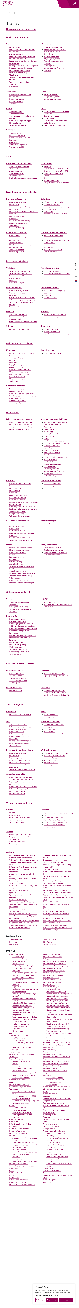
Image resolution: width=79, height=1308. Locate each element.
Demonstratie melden (17, 619)
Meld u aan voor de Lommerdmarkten (23, 913)
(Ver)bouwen (46, 44)
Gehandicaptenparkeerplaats (54, 820)
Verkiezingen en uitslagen (52, 1126)
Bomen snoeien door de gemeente (56, 111)
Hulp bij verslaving (16, 734)
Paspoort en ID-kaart (16, 673)
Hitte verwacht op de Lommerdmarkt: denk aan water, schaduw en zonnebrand (23, 869)
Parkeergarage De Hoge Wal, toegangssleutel (54, 826)
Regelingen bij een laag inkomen (20, 750)
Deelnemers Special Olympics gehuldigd (24, 920)
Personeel (47, 488)
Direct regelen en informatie (21, 29)
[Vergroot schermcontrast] (76, 270)
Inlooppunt (11, 711)
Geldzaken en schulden (16, 774)
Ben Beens (13, 942)
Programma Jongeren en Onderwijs (56, 1061)
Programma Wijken (50, 1068)
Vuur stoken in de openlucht (19, 138)
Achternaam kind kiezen (18, 314)
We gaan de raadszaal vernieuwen (21, 923)
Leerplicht (47, 295)
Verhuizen (10, 268)
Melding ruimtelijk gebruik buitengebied (23, 66)
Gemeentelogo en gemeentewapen (22, 1166)
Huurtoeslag (13, 218)
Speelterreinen (49, 607)
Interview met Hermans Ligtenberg (55, 966)
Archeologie (13, 1050)
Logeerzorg (13, 738)
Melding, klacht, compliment (19, 343)
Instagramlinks (48, 959)
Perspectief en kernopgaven (22, 1047)
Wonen (9, 44)
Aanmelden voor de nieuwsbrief (24, 1143)
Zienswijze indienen (16, 403)
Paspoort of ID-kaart (15, 670)
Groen (43, 108)
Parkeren (45, 810)
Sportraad (47, 1096)
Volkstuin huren (49, 123)
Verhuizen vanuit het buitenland (20, 273)
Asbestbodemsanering (17, 114)
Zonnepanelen (14, 104)
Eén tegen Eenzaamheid (18, 1133)
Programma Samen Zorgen (53, 1066)
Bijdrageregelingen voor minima (20, 758)
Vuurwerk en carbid (16, 147)
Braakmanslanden (18, 961)
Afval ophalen (14, 169)
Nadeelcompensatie (16, 398)
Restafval (47, 166)
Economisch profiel (51, 486)
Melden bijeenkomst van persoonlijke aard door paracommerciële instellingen (22, 637)
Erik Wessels (13, 944)
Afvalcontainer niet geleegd (19, 166)
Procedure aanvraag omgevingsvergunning (52, 57)
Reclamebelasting (15, 562)
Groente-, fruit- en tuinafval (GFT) (56, 171)
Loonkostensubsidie (16, 557)
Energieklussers (18, 963)
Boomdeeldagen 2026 (51, 902)
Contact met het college (21, 1098)
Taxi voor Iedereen (16, 820)
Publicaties (47, 1075)
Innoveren (12, 555)
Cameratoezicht (15, 133)
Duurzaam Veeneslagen (17, 1131)
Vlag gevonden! (49, 1129)
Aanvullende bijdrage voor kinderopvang (19, 754)
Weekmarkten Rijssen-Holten (19, 538)
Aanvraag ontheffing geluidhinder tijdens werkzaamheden (56, 423)
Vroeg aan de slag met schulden (21, 780)
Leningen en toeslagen (16, 199)
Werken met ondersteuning (53, 758)
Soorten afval (46, 163)
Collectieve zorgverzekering (19, 207)
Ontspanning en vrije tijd (18, 592)
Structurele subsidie (16, 249)
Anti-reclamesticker (16, 54)
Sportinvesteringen (16, 242)
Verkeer (9, 831)
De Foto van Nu (18, 1040)
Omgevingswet (17, 1066)
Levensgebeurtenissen (17, 261)
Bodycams (13, 140)
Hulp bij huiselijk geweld (18, 729)
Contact (12, 1105)
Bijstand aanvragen (51, 762)
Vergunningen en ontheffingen (54, 419)
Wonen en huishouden (50, 721)
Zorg (8, 721)
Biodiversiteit (48, 114)
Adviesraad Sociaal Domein (19, 1036)
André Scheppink (15, 940)
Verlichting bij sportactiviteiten (20, 609)
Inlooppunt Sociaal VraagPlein (20, 714)
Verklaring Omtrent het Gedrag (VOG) (57, 695)
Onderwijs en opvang (50, 287)
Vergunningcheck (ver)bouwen (55, 68)
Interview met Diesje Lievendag (54, 963)
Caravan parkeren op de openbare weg (58, 813)
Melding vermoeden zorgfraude (20, 372)
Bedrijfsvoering (14, 490)
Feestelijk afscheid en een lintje (54, 895)
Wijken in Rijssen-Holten (52, 1170)
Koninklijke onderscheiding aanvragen (58, 604)
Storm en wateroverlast (17, 367)
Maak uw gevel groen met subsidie (22, 855)
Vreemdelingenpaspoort (18, 680)
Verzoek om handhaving (18, 389)
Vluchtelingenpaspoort (17, 678)
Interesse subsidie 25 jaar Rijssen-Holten (58, 961)
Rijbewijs (45, 670)
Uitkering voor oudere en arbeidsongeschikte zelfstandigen (21, 581)
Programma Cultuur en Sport (53, 1054)
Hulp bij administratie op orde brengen (23, 786)
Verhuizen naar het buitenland (20, 276)
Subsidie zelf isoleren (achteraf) (24, 1003)
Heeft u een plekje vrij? (17, 531)
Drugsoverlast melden (17, 376)
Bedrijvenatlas (14, 493)
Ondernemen (12, 412)
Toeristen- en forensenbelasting (55, 214)
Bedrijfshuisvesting (16, 488)
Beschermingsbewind (17, 793)
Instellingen (40, 1300)
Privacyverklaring (49, 1050)
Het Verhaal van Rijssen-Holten (20, 1173)
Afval (8, 156)
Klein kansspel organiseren (19, 631)
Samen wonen (14, 47)
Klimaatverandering (16, 101)
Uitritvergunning (50, 66)
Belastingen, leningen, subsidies (21, 192)
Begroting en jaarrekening (21, 1061)
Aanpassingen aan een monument (24, 1145)
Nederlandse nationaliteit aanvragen (57, 273)
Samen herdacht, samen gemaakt (24, 1073)
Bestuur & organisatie (17, 1059)
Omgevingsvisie (49, 984)
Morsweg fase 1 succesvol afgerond (22, 879)
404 (10, 1033)
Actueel (10, 851)
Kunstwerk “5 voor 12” (51, 973)
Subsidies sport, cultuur (16, 232)
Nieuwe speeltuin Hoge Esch (53, 918)
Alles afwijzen (52, 1300)
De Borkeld (13, 1126)
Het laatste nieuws (53, 1143)
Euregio (15, 1063)
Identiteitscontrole (14, 687)
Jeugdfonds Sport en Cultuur (19, 238)
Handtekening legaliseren (18, 291)
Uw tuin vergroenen (19, 1026)
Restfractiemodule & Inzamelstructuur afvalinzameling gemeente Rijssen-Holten (56, 1089)
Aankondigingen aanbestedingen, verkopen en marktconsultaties (21, 423)
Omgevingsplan (49, 54)
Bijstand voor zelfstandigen (19, 550)
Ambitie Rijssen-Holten (17, 1038)
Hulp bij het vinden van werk (54, 755)
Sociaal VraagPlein (15, 704)
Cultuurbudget (14, 235)
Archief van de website (54, 1077)
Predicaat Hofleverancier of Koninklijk (23, 509)
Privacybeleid (48, 1047)
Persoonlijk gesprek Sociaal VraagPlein (57, 1045)
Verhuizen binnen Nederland (19, 271)
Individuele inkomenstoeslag (19, 221)
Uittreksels (45, 687)
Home (11, 1175)
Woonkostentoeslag (16, 228)
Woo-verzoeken (49, 1173)
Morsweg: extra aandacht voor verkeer (23, 902)
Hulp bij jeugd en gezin (52, 717)
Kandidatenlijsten (49, 1180)
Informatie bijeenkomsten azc (57, 996)
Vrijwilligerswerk (50, 602)
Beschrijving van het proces (56, 991)
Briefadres (13, 280)
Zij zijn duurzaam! (18, 1031)
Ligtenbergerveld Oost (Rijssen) (55, 552)
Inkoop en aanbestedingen (19, 429)
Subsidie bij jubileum (16, 252)
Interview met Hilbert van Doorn (54, 968)
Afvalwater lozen (15, 111)
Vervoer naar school (16, 822)
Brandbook (13, 1082)
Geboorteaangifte (15, 319)
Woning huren (14, 84)
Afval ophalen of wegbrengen (19, 163)
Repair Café (16, 987)
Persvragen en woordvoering (23, 1115)
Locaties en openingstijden (22, 1112)
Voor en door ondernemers (17, 520)
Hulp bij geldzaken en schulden (20, 777)
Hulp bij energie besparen (18, 1180)
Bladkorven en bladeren (52, 116)
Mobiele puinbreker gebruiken (55, 49)
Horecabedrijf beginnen (52, 448)
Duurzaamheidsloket (16, 99)
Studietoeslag (14, 225)
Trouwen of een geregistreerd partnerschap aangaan (55, 316)
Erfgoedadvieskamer (20, 1150)
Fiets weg (47, 815)
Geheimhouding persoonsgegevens (22, 300)
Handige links (14, 528)
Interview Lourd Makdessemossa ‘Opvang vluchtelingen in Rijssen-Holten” (58, 1010)
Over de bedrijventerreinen (53, 555)
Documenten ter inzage (54, 1082)
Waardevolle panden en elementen (24, 1161)
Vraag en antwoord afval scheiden (56, 183)
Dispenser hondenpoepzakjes (20, 369)
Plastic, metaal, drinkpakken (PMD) (57, 169)
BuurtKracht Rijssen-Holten (19, 1084)
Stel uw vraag (17, 1117)
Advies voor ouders (51, 714)
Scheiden (10, 326)
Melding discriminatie (17, 379)
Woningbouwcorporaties (21, 1077)
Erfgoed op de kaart (19, 1147)
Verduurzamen (12, 91)
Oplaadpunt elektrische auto (19, 818)
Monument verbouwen (52, 52)
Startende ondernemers (17, 511)
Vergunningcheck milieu (52, 469)
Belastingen (46, 199)
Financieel (10, 544)
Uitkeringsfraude (15, 578)
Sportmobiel (13, 604)
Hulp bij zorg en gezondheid (19, 736)
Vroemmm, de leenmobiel (53, 734)
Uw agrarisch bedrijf (16, 514)
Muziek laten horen (51, 455)
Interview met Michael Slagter (54, 970)
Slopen (44, 91)
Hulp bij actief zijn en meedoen (20, 727)
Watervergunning (50, 476)
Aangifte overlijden (51, 329)
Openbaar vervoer (16, 815)
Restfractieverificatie (50, 1094)
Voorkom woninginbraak (18, 145)
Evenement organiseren (17, 621)
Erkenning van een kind (17, 317)
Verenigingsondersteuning (18, 607)
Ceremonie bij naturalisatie (53, 271)
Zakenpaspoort (14, 683)
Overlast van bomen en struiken (55, 121)
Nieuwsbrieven (51, 1084)
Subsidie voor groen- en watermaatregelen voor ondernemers (22, 572)
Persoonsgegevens (14, 287)
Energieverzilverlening (17, 216)
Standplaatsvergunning (52, 464)
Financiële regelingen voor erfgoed (25, 1152)
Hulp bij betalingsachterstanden (20, 789)
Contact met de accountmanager (56, 524)
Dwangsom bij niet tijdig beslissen (21, 394)
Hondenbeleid (14, 1177)
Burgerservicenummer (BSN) (54, 690)
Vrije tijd (44, 599)
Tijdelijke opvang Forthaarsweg (57, 1029)
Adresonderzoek (15, 278)
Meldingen (10, 350)
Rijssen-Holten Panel (19, 1070)
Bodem (9, 108)
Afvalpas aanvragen (16, 173)
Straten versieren (15, 647)
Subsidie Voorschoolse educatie (21, 548)
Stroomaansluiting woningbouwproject (57, 1098)
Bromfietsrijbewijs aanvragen (54, 673)
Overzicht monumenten (20, 1159)
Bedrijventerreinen (49, 544)
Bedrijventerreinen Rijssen (53, 550)
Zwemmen (13, 611)
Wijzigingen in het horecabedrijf (20, 516)
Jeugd (43, 711)
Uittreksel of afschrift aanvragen (55, 693)
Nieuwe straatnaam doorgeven (20, 68)
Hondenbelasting (50, 209)
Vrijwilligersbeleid (49, 1168)
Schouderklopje (15, 745)
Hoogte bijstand (50, 765)
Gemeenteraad (14, 1168)
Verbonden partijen (50, 1124)
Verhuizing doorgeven (17, 283)
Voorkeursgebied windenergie (54, 1131)
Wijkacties (16, 1029)
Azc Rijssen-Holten (53, 989)
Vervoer (9, 810)
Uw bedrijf (10, 480)
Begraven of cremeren (52, 331)
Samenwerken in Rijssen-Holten (23, 1075)
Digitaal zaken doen (19, 1110)
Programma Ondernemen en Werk (55, 1063)
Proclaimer (47, 1052)
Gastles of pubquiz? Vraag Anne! (24, 966)
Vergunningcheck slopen (53, 99)
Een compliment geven (52, 353)
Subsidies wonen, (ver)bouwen (54, 232)
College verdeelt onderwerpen (54, 911)
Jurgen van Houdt (49, 940)
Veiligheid (10, 130)
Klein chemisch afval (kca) (53, 173)
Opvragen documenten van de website (57, 1043)
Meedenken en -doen (51, 977)
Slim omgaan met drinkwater (53, 883)
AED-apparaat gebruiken (18, 724)
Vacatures (46, 1117)
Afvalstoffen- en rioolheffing (54, 202)
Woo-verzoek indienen (17, 400)
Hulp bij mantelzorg (16, 731)
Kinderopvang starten (17, 500)
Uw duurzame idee (19, 1022)
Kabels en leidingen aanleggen (20, 121)
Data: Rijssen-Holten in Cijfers (20, 1124)
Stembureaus (48, 1182)
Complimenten (47, 350)
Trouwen (45, 311)
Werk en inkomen (48, 750)
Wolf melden (13, 381)
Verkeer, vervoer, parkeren (19, 803)
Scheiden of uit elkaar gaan (19, 329)
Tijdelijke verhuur (15, 75)
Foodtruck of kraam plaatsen (54, 441)
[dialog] (54, 1294)
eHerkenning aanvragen (18, 495)
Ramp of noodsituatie (17, 135)
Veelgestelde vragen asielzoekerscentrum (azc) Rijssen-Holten (59, 1033)
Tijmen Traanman (49, 944)
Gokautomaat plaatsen (52, 445)
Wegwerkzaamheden (17, 842)
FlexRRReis (13, 813)
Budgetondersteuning (17, 791)
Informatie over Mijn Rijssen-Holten (22, 1184)
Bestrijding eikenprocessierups (20, 365)
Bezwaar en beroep (16, 391)
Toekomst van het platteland (53, 1103)
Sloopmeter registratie (52, 97)
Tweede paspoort (15, 676)
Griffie (11, 1170)
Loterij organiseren (51, 450)
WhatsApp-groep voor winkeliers (21, 540)
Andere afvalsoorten (51, 180)
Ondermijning (14, 142)
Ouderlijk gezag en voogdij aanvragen (23, 321)
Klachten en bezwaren (15, 386)
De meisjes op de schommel (19, 1129)
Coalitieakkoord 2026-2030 (26, 1096)
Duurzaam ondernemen (51, 480)
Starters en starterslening (18, 73)
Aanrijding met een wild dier (19, 374)
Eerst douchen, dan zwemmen (54, 881)
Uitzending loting (49, 1115)
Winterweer (13, 844)
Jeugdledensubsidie (16, 240)
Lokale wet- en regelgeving (53, 975)
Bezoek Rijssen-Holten (17, 1080)
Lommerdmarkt (14, 633)
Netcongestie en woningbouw (20, 483)
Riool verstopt (14, 363)
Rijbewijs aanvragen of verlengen (56, 676)
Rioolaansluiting (15, 123)
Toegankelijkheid (49, 1101)
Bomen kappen (49, 118)
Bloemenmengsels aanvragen (54, 125)
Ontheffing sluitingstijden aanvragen (22, 507)
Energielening (14, 209)
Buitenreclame (49, 436)
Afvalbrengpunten (15, 171)
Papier (46, 176)
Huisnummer (13, 87)
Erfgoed (12, 1136)
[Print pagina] (76, 276)
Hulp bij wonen (49, 731)
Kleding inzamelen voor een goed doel (23, 178)
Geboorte (10, 311)
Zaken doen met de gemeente (19, 419)
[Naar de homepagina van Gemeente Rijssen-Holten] (8, 4)
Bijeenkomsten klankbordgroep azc (59, 994)
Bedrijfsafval (13, 486)
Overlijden (45, 326)
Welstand (47, 70)
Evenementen (12, 616)
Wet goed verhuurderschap (19, 82)
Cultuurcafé (13, 1122)
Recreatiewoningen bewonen (19, 70)
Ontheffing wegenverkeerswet (20, 835)
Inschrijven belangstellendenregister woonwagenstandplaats (22, 57)
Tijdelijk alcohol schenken (18, 649)
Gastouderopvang (50, 297)
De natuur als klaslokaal (18, 899)
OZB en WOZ (48, 211)
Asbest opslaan (49, 427)
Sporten (9, 599)
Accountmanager (48, 520)
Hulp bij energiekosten (17, 1182)
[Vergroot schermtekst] (76, 264)
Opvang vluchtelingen (51, 987)
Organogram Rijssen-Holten (22, 1068)
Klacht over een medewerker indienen (23, 396)
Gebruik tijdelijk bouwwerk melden (56, 443)
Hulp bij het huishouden (52, 727)
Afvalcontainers (15, 176)
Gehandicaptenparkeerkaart (54, 724)
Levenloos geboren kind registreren (57, 334)
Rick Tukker (47, 942)
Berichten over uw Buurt (55, 1080)
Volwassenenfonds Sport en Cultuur (22, 769)
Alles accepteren (66, 1300)
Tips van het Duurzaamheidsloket (24, 1019)
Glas (45, 178)
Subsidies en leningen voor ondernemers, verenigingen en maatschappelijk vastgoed (23, 1007)
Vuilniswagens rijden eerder (53, 869)
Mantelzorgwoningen (51, 930)
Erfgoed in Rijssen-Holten (18, 1163)
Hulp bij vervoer (50, 729)
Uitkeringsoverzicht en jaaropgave (56, 753)
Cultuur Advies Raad (16, 1119)
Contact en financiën (19, 1108)
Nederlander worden (50, 268)
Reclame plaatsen (50, 459)
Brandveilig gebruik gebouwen (55, 434)
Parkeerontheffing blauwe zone (55, 457)
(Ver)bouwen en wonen (17, 37)
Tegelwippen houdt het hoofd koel (24, 1017)
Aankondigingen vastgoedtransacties (22, 427)
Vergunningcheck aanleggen (19, 125)
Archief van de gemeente (18, 1052)
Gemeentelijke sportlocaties (19, 602)
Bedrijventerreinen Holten (53, 548)
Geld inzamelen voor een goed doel (22, 626)
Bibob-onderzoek (50, 429)
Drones (46, 438)
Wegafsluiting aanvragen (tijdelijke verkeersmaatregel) (21, 653)
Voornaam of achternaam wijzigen (21, 307)
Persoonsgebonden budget (19, 743)
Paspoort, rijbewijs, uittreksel (20, 663)
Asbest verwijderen (51, 94)
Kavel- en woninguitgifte (53, 47)
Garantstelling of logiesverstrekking (22, 297)
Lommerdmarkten (49, 909)
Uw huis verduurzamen (20, 1024)
